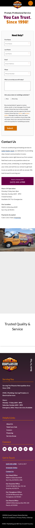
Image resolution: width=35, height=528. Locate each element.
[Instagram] (15, 449)
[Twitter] (26, 449)
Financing (17, 217)
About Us (9, 424)
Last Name (7, 50)
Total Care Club (11, 427)
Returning (15, 99)
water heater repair (7, 151)
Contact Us (10, 471)
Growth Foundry (27, 524)
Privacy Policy (21, 517)
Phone (6, 70)
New (7, 99)
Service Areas (11, 436)
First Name (7, 40)
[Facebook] (10, 449)
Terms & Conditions (9, 517)
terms (20, 113)
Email (6, 60)
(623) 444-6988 (17, 182)
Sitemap (30, 517)
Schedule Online (11, 468)
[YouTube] (5, 449)
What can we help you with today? (14, 79)
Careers (9, 430)
